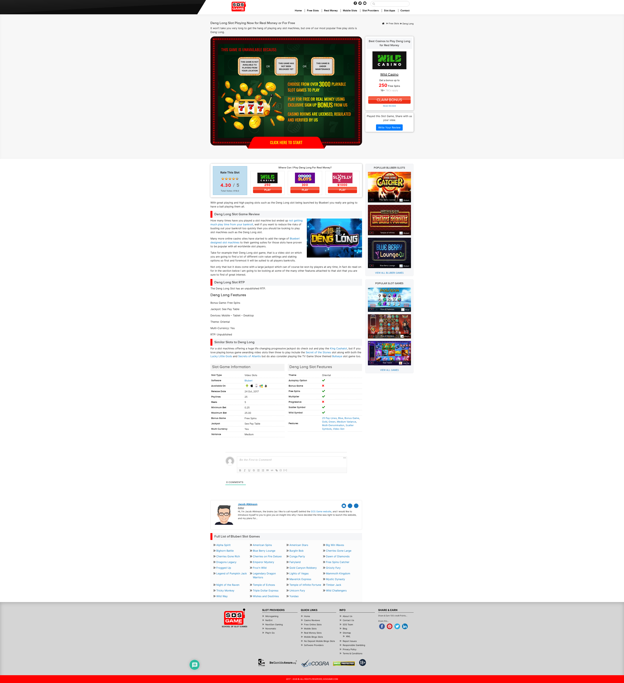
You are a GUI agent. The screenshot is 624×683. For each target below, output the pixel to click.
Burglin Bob (296, 550)
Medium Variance (346, 421)
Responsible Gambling (354, 645)
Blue (340, 418)
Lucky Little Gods (221, 356)
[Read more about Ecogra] (315, 663)
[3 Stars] (229, 178)
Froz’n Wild (259, 567)
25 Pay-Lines (329, 418)
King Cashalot (338, 348)
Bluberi (248, 380)
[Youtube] (364, 3)
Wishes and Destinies (266, 596)
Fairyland (295, 562)
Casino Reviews (312, 620)
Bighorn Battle (225, 550)
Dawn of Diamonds (338, 556)
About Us (347, 616)
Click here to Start (286, 142)
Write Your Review (389, 127)
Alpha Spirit (223, 545)
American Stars (298, 545)
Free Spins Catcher (337, 562)
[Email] (344, 506)
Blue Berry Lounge (264, 550)
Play (267, 190)
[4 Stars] (233, 178)
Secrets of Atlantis (249, 356)
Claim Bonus (389, 100)
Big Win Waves (335, 545)
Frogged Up (223, 567)
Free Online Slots (313, 624)
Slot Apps (389, 10)
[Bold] (240, 470)
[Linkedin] (356, 506)
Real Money (331, 10)
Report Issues (350, 641)
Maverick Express (300, 579)
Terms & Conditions (352, 653)
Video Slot (338, 428)
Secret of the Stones (318, 352)
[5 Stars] (237, 178)
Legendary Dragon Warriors (264, 575)
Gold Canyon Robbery (303, 567)
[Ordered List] (258, 470)
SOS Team (348, 624)
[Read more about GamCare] (261, 662)
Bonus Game (351, 418)
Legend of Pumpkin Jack (231, 573)
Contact (405, 10)
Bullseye (337, 356)
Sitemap (347, 632)
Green (332, 421)
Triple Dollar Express (265, 590)
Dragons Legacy (226, 562)
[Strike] (254, 470)
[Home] (383, 23)
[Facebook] (355, 3)
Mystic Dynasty (335, 579)
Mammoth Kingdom (338, 573)
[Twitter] (360, 3)
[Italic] (244, 470)
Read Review (389, 106)
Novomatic (270, 628)
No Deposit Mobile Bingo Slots (319, 641)
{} (281, 470)
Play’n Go (270, 632)
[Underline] (249, 470)
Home (298, 10)
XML (348, 636)
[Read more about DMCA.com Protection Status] (344, 663)
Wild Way (222, 596)
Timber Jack (333, 584)
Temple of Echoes (264, 584)
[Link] (276, 470)
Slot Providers (370, 10)
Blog (345, 628)
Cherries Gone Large (338, 550)
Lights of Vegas (299, 573)
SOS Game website (321, 511)
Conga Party (297, 556)
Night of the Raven (227, 584)
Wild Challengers (336, 590)
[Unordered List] (263, 470)
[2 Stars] (226, 178)
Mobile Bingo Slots (313, 637)
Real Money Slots (313, 632)
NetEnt (269, 620)
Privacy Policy (349, 649)
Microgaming (271, 616)
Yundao (294, 596)
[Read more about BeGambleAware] (283, 662)
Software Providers (314, 645)
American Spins (262, 545)
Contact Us (348, 620)
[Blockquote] (267, 470)
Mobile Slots (350, 10)
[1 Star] (222, 178)
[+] (285, 470)
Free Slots (313, 10)
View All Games (389, 370)
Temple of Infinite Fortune (305, 584)
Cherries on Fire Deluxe (267, 556)
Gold (324, 421)
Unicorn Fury (297, 590)
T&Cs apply (391, 90)
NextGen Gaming (274, 624)
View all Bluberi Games (389, 272)
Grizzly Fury (333, 567)
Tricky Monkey (225, 590)
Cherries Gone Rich (228, 556)
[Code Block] (272, 470)
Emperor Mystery (263, 562)
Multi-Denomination (333, 425)
